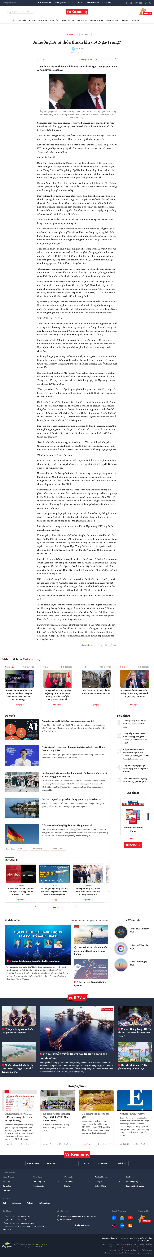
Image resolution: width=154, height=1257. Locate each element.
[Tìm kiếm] (9, 12)
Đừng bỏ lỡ (11, 860)
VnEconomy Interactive (132, 1114)
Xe (71, 3)
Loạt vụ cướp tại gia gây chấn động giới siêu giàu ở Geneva (71, 799)
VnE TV (80, 3)
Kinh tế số (54, 20)
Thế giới (124, 20)
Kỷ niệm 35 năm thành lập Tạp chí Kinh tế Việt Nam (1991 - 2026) (57, 1117)
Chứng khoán (44, 3)
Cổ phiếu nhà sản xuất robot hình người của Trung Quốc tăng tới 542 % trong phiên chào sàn (74, 775)
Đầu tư (32, 20)
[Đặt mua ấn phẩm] (145, 11)
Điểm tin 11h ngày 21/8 (139, 947)
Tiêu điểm (22, 20)
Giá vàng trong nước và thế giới (95, 1115)
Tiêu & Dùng (60, 3)
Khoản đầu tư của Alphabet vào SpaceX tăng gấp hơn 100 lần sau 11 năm (21, 892)
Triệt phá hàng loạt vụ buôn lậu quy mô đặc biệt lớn (17, 1031)
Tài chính (42, 20)
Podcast (82, 921)
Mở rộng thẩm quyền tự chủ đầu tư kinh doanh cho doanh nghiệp (73, 1056)
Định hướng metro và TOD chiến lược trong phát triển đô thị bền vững (18, 1117)
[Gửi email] (106, 59)
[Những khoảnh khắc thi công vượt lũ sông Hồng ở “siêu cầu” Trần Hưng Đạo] (19, 1052)
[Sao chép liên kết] (110, 59)
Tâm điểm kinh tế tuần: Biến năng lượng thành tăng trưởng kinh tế (90, 951)
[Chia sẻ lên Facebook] (97, 59)
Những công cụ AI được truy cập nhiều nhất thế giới (68, 721)
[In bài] (39, 59)
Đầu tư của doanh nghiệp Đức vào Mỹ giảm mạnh (67, 825)
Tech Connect (93, 3)
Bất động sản (112, 20)
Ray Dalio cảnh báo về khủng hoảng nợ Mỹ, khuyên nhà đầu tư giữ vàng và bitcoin (134, 693)
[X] (131, 3)
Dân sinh (135, 20)
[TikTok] (145, 3)
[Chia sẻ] (115, 59)
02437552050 (65, 1220)
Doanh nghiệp (96, 20)
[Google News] (150, 3)
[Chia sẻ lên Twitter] (101, 59)
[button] (54, 907)
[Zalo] (136, 3)
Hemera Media (41, 1244)
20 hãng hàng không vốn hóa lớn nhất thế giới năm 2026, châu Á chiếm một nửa (54, 892)
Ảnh (4, 1203)
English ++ (109, 3)
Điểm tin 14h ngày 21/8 (139, 930)
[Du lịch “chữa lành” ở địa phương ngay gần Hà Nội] (135, 1052)
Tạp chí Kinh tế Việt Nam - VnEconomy (136, 1247)
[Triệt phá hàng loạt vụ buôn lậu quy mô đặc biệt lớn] (19, 1016)
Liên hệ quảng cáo (81, 1225)
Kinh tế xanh (68, 20)
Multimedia (12, 920)
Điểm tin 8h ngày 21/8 (138, 963)
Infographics (92, 921)
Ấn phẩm (133, 793)
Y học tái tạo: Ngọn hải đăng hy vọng (90, 984)
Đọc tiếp (10, 716)
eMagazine (103, 921)
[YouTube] (141, 3)
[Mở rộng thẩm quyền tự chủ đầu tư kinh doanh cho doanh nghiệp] (77, 1028)
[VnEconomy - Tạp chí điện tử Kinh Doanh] (77, 1154)
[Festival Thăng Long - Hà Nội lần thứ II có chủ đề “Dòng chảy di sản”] (135, 1016)
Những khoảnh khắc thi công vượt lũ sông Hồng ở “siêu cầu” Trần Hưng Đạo (18, 1068)
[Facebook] (126, 3)
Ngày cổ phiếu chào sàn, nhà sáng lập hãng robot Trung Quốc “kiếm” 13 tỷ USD (73, 749)
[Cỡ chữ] (43, 59)
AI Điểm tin (133, 920)
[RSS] (130, 1225)
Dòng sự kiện (77, 1086)
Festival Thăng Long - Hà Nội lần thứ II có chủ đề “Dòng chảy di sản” (134, 1032)
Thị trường (82, 20)
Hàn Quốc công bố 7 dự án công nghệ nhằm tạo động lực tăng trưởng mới (88, 892)
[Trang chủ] (13, 20)
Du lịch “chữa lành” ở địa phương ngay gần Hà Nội (132, 1067)
